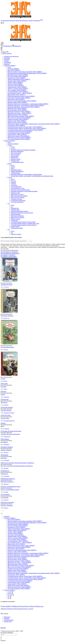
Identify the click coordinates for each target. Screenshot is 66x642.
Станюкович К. (7, 436)
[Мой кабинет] (1, 48)
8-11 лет (13, 180)
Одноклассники (8, 620)
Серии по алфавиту (13, 68)
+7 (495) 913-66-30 (6, 53)
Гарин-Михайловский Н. (9, 420)
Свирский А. (6, 397)
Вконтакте (7, 617)
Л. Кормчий (6, 428)
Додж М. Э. (6, 287)
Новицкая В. (6, 444)
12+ (12, 206)
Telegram (6, 618)
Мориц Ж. (6, 468)
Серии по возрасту (13, 143)
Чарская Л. (6, 452)
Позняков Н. (6, 476)
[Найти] (1, 636)
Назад (9, 67)
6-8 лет (13, 166)
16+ (12, 232)
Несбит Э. (6, 349)
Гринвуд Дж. (6, 318)
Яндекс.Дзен (8, 621)
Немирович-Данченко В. (9, 412)
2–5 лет (13, 148)
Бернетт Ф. (6, 484)
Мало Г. (5, 381)
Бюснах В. (6, 404)
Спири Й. (6, 492)
